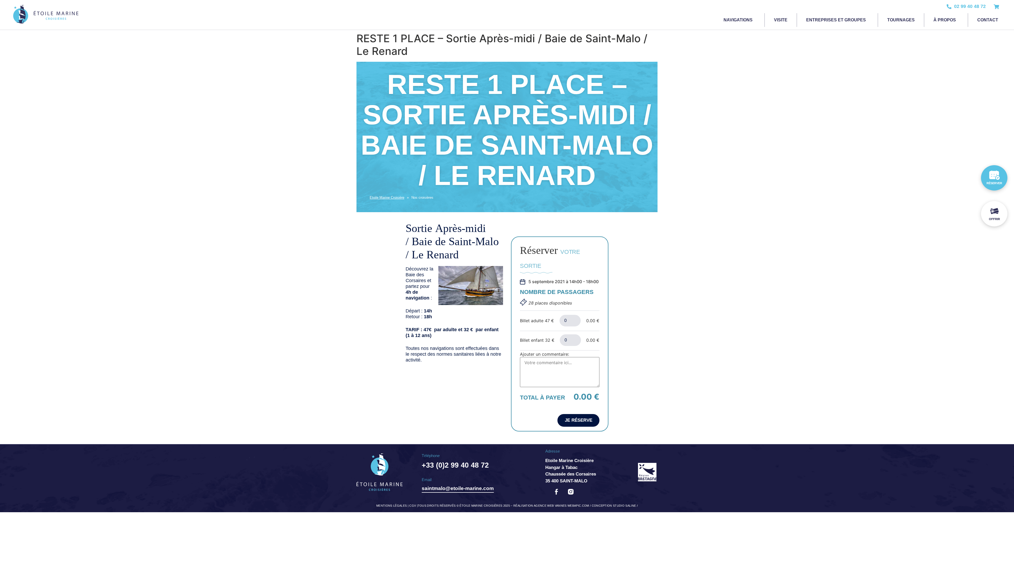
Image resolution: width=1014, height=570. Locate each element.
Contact (987, 20)
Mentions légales (391, 505)
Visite (780, 20)
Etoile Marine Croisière (387, 198)
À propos (944, 20)
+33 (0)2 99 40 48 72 (455, 465)
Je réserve (578, 420)
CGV (412, 505)
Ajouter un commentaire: (544, 354)
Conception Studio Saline (614, 505)
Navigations (738, 20)
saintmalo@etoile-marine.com (458, 488)
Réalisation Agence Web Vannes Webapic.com (551, 505)
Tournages (901, 20)
